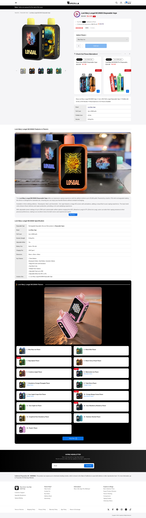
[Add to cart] (98, 91)
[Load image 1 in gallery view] (23, 71)
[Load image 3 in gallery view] (41, 71)
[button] (16, 3)
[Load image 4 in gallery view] (50, 71)
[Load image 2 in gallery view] (32, 71)
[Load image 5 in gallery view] (59, 71)
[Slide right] (65, 70)
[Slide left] (16, 70)
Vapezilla (121, 515)
